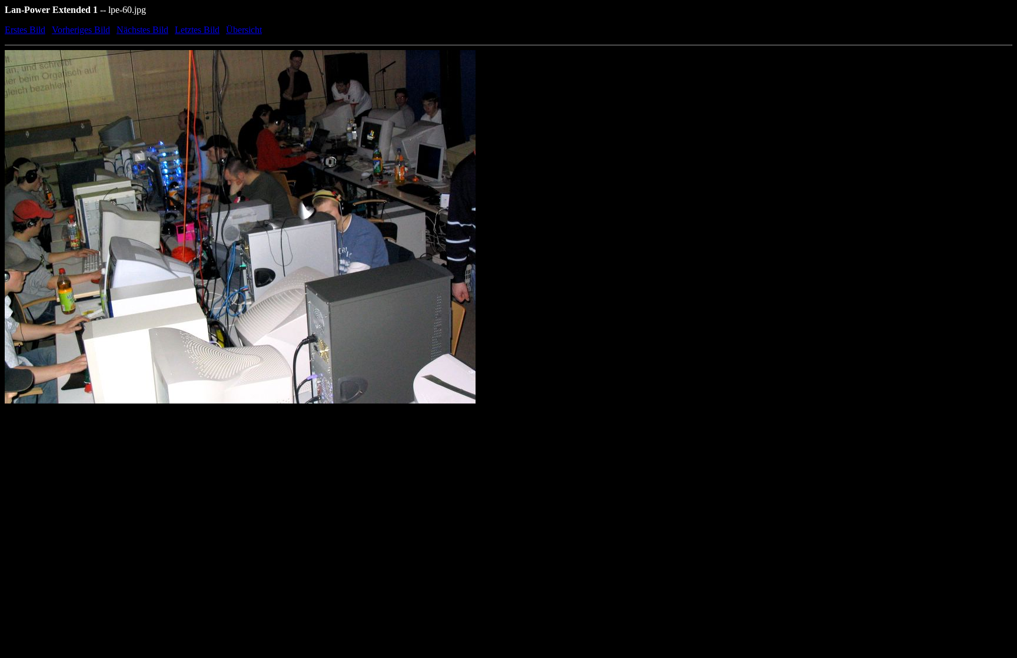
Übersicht (244, 30)
